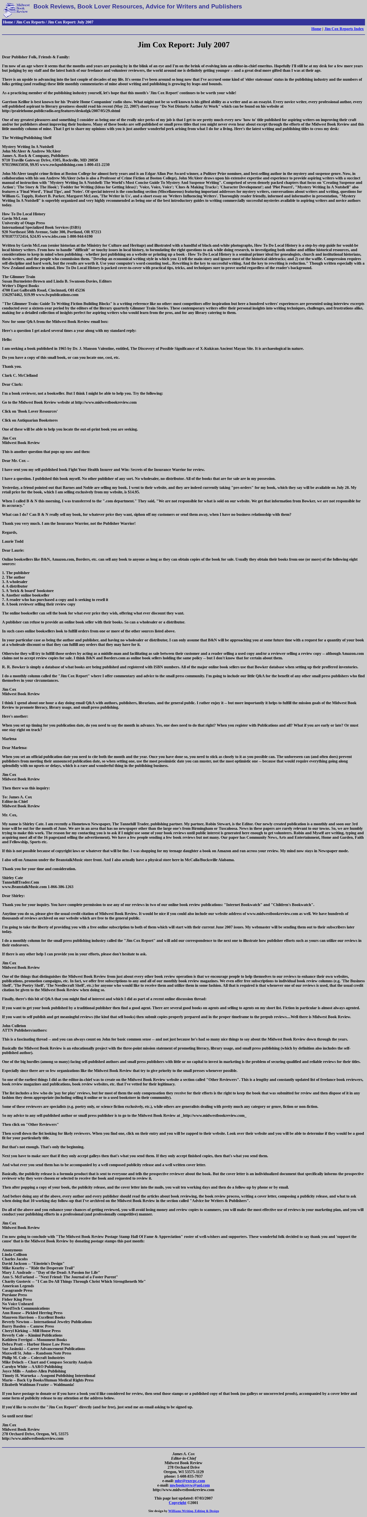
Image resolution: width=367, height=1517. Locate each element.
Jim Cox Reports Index (344, 29)
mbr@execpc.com (190, 1481)
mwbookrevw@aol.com (190, 1485)
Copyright (177, 1503)
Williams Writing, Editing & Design (193, 1511)
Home (316, 29)
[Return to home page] (16, 16)
